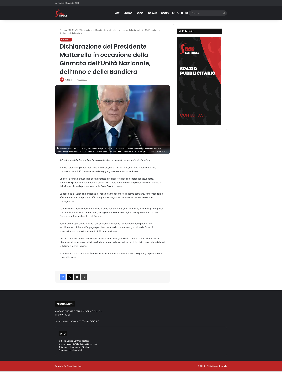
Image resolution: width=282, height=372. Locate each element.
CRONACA (73, 30)
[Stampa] (84, 277)
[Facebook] (63, 277)
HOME (117, 12)
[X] (70, 277)
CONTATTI (165, 12)
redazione (69, 80)
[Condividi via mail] (77, 277)
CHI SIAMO (152, 12)
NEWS (139, 12)
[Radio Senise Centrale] (61, 13)
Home (64, 30)
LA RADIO (128, 12)
